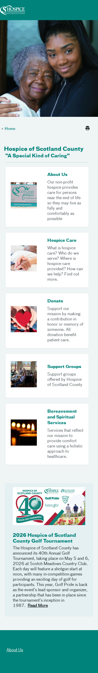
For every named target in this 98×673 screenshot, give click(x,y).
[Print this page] (87, 128)
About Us (15, 650)
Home (10, 129)
